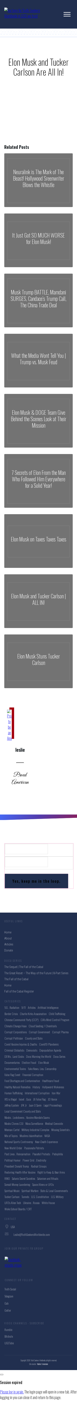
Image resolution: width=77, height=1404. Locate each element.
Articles (32, 1007)
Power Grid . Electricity (34, 1160)
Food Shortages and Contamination (22, 1080)
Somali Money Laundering (17, 1184)
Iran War (56, 1093)
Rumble (8, 1329)
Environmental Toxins (15, 1068)
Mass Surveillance (34, 1123)
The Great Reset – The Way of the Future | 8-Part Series (36, 973)
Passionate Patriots (34, 1148)
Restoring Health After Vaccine (19, 1172)
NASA (47, 1135)
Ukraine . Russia (31, 1202)
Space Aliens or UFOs (43, 1184)
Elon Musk (43, 1062)
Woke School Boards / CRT (18, 1209)
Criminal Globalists (14, 1050)
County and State (33, 1038)
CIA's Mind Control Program (55, 1019)
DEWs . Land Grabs (14, 1056)
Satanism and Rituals (47, 1178)
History (36, 1087)
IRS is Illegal (10, 1099)
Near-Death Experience (46, 1141)
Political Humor (12, 1160)
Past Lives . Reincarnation (17, 1154)
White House (48, 1202)
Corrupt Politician (13, 1038)
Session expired (11, 1382)
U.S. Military (57, 1196)
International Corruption (37, 1093)
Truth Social (10, 1289)
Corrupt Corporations (15, 1032)
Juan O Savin (35, 1105)
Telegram (8, 1296)
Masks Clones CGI (13, 1123)
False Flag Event (12, 1074)
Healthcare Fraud (50, 1080)
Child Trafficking (57, 1013)
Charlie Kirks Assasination (33, 1013)
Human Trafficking (13, 1093)
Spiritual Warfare (30, 1190)
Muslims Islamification (31, 1135)
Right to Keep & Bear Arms (51, 1172)
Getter (7, 1310)
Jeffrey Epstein (11, 1105)
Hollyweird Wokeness (53, 1087)
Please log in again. (12, 1392)
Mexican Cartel (11, 1129)
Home (7, 985)
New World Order (13, 1148)
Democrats (31, 1050)
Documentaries (12, 1062)
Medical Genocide (54, 1123)
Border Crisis (11, 1013)
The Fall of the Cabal (16, 979)
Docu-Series (59, 1056)
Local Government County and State (22, 1111)
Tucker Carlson (11, 1196)
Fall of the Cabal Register (19, 991)
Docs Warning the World (38, 1056)
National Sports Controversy (18, 1141)
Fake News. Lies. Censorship (42, 1068)
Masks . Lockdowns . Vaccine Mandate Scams (27, 1117)
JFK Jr (24, 1105)
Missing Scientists (60, 1129)
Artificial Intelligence (48, 1007)
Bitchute (8, 1336)
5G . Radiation (11, 1007)
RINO (7, 1178)
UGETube (9, 1343)
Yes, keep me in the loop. (36, 881)
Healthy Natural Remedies (17, 1087)
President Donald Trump (16, 1166)
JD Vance (52, 1099)
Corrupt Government (39, 1032)
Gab (6, 1303)
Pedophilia (57, 1154)
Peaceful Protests (41, 1154)
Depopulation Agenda (50, 1050)
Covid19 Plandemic (49, 1044)
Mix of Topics (11, 1135)
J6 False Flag (39, 1099)
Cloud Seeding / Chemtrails (43, 1026)
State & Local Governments (54, 1190)
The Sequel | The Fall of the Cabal (23, 967)
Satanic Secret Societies (23, 1178)
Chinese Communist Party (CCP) (21, 1019)
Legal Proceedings (53, 1105)
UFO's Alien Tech (12, 1202)
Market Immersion (42, 1364)
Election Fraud (29, 1062)
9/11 (23, 1007)
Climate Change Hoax (15, 1026)
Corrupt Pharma (60, 1032)
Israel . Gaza (25, 1099)
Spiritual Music (11, 1190)
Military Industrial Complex (35, 1129)
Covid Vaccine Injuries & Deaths (20, 1044)
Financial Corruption (32, 1074)
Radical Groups (38, 1166)
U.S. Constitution (40, 1196)
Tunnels (25, 1196)
